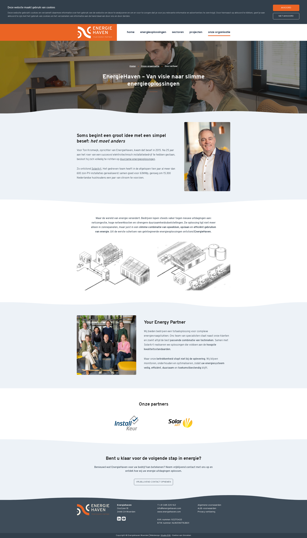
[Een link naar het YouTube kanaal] (124, 519)
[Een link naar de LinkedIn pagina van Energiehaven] (119, 519)
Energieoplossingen (153, 32)
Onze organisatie (219, 32)
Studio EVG (166, 535)
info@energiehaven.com (169, 508)
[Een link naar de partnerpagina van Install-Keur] (127, 423)
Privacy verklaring (206, 511)
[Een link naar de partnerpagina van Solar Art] (180, 423)
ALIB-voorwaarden (207, 508)
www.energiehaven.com (169, 511)
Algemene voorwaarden (209, 505)
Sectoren (178, 32)
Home (130, 32)
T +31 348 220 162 (166, 505)
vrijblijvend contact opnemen (153, 482)
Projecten (195, 32)
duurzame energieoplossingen (137, 159)
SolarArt (96, 169)
